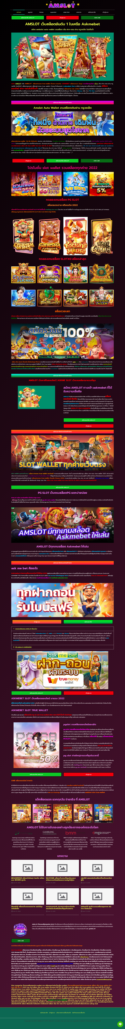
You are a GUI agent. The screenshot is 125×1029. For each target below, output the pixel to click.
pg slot (30, 12)
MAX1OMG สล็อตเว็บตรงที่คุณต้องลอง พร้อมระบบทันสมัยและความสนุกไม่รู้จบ (61, 879)
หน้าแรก (19, 12)
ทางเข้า (53, 966)
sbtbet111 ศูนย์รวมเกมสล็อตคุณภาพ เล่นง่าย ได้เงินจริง (96, 907)
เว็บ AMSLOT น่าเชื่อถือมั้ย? (23, 647)
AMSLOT (18, 84)
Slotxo (41, 12)
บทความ (78, 12)
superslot (53, 12)
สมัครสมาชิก (92, 12)
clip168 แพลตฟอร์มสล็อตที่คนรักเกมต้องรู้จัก (96, 879)
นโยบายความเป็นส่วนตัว (63, 1013)
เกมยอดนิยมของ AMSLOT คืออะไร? (26, 629)
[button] (13, 123)
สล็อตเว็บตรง (84, 957)
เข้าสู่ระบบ (105, 12)
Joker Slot (66, 12)
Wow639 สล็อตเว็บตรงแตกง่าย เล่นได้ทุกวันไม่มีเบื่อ (26, 907)
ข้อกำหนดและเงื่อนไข (78, 1013)
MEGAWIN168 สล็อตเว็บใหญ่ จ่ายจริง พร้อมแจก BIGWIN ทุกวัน (27, 879)
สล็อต (96, 84)
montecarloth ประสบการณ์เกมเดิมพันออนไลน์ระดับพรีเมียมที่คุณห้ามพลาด (60, 907)
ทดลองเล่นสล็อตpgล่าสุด (104, 979)
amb (74, 362)
